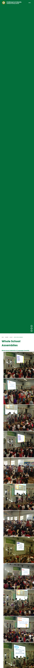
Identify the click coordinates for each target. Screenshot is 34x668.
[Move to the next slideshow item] (32, 326)
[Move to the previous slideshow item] (32, 328)
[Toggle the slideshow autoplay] (32, 331)
